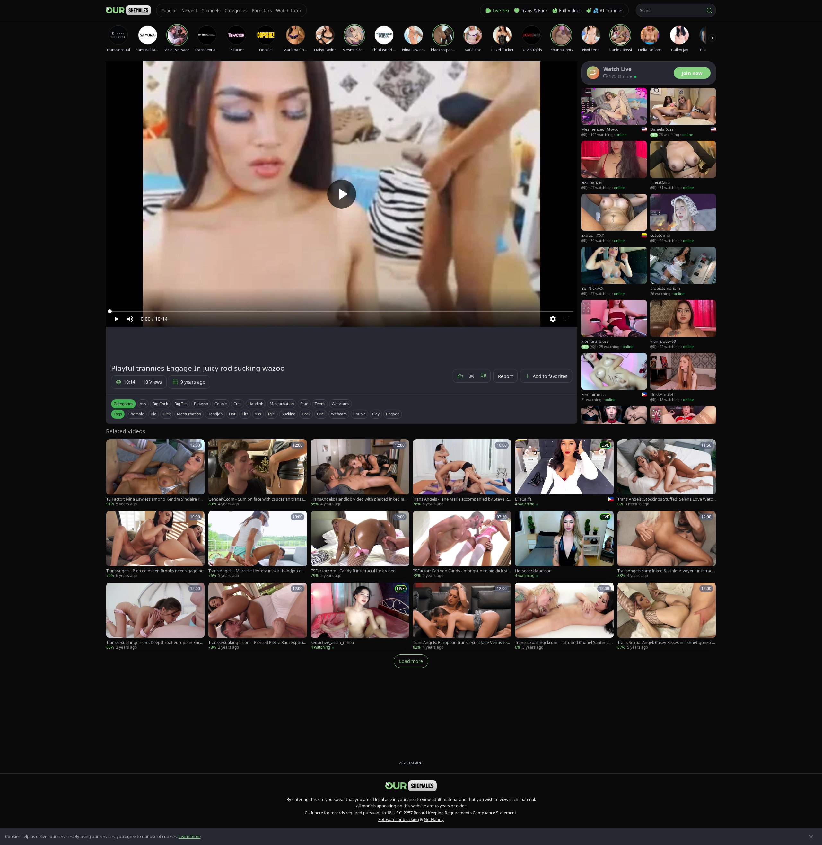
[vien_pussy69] (683, 325)
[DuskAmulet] (683, 378)
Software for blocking (398, 819)
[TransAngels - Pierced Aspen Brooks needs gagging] (155, 545)
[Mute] (130, 319)
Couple (220, 403)
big (153, 414)
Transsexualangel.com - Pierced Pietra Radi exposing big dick (257, 642)
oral (321, 414)
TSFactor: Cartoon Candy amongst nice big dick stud (461, 571)
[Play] (341, 194)
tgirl (271, 414)
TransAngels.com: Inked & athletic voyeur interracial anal (666, 571)
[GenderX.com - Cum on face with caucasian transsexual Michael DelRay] (257, 473)
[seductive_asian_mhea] (360, 616)
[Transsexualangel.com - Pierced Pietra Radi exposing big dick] (257, 616)
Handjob (255, 403)
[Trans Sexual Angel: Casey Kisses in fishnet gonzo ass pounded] (666, 616)
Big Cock (160, 403)
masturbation (189, 414)
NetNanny (434, 819)
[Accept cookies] (811, 836)
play (376, 414)
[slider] (341, 311)
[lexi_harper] (614, 166)
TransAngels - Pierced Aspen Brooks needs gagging (155, 571)
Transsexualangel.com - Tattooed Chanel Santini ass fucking (564, 642)
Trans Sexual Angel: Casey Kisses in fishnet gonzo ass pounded (665, 642)
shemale (136, 414)
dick (167, 414)
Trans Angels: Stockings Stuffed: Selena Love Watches (666, 499)
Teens (320, 403)
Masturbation (282, 403)
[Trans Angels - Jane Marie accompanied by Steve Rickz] (462, 473)
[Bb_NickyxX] (614, 272)
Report (505, 376)
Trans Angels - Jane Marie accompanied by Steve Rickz (462, 499)
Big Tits (181, 403)
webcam (339, 414)
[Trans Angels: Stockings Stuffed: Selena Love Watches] (666, 473)
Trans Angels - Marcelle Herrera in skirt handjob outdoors (257, 571)
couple (359, 414)
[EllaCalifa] (564, 473)
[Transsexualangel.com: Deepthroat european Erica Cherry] (155, 616)
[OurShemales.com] (128, 10)
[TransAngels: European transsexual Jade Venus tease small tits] (462, 616)
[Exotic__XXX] (614, 219)
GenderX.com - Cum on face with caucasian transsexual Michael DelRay (256, 499)
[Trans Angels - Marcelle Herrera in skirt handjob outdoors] (257, 545)
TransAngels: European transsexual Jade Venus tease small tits (462, 642)
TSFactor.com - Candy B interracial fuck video (353, 571)
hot (232, 414)
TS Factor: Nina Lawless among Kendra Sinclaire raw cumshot (154, 499)
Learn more (190, 836)
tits (245, 414)
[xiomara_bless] (614, 325)
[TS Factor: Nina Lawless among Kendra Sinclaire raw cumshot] (155, 473)
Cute (237, 403)
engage (392, 414)
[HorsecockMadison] (564, 545)
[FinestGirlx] (683, 166)
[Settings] (553, 319)
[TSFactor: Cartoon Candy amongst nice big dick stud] (462, 545)
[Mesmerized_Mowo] (614, 113)
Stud (304, 403)
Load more (411, 661)
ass (258, 414)
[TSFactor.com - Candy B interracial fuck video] (360, 545)
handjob (215, 414)
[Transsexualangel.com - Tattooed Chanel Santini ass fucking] (564, 616)
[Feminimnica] (614, 378)
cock (306, 414)
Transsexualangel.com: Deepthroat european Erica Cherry (154, 642)
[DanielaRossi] (683, 113)
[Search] (709, 10)
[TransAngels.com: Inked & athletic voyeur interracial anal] (666, 545)
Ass (143, 403)
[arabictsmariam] (683, 272)
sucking (288, 414)
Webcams (340, 403)
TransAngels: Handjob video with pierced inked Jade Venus (360, 499)
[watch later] (113, 446)
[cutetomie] (683, 219)
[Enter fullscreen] (567, 319)
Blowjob (201, 403)
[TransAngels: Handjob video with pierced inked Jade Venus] (360, 473)
